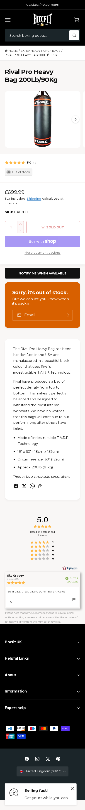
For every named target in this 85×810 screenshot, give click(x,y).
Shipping (34, 198)
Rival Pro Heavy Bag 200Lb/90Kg (31, 55)
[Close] (72, 788)
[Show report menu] (74, 599)
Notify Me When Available (42, 273)
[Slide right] (75, 119)
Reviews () (20, 162)
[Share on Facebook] (16, 486)
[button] (7, 20)
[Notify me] (67, 315)
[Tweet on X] (24, 486)
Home (13, 50)
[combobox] (42, 35)
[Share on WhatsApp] (32, 486)
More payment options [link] (42, 252)
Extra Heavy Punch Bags (40, 50)
